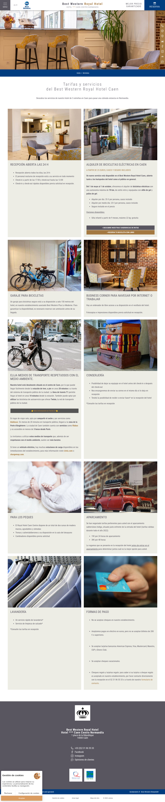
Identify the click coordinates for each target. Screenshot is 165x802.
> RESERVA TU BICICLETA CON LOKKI (120, 232)
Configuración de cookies (29, 793)
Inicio (79, 73)
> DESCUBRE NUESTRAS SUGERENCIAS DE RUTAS (120, 228)
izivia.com (68, 451)
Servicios (86, 73)
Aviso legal (75, 798)
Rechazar (8, 793)
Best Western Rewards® (150, 792)
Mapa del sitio (94, 798)
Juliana (110, 798)
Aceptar (22, 798)
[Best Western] (26, 5)
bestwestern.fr (135, 792)
